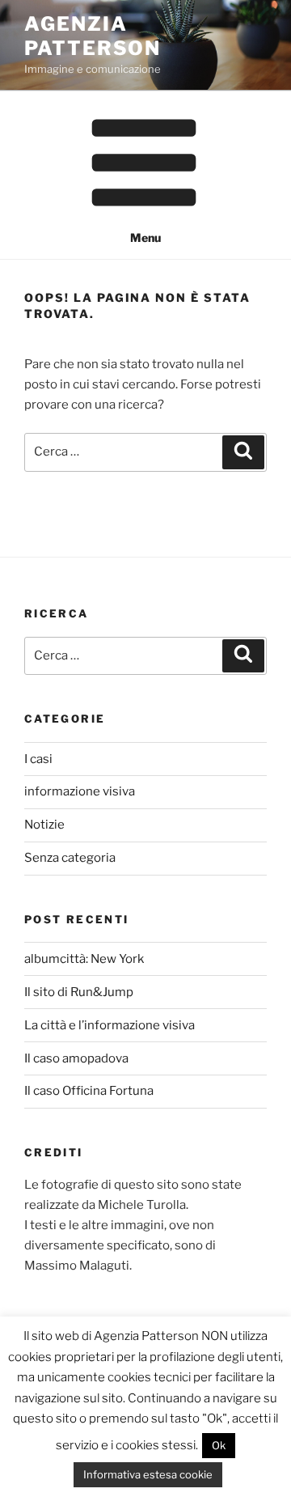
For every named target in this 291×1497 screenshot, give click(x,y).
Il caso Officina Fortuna (89, 1091)
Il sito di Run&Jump (78, 992)
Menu (145, 237)
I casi (38, 759)
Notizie (44, 824)
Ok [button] (219, 1445)
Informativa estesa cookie (148, 1474)
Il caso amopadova (76, 1058)
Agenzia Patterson (92, 36)
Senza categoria (70, 857)
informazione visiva (79, 791)
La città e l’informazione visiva (109, 1025)
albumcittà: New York (84, 959)
